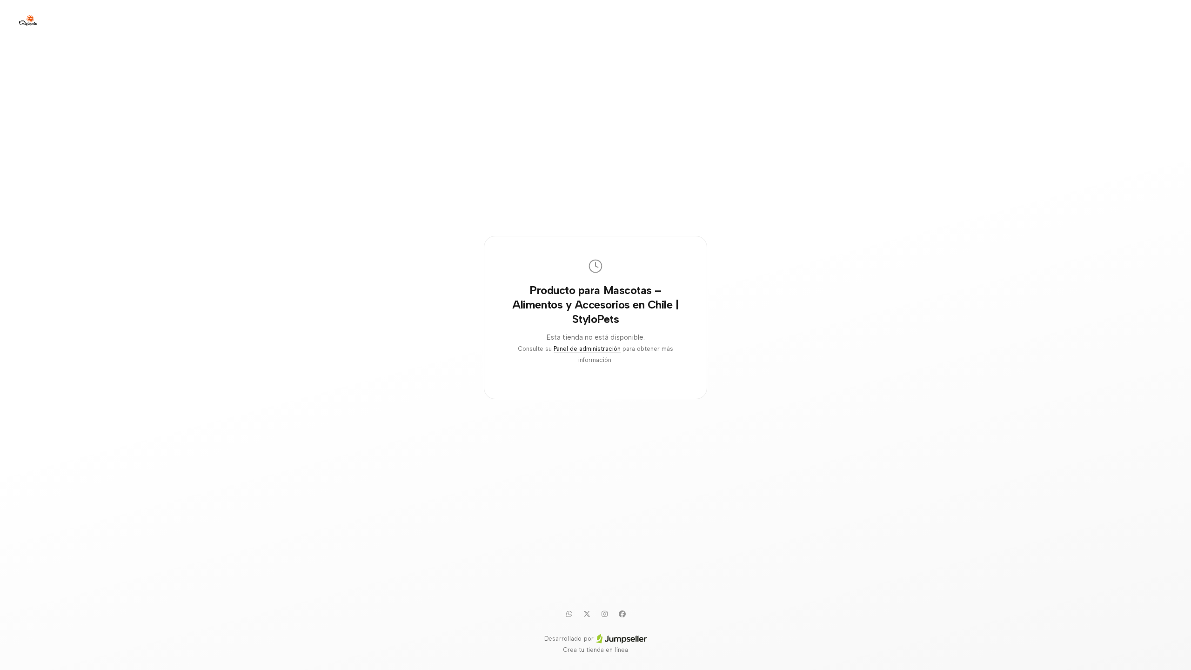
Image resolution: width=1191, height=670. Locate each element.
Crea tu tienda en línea (595, 649)
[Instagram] (604, 613)
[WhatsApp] (569, 613)
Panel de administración (587, 348)
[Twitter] (586, 613)
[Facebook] (622, 613)
